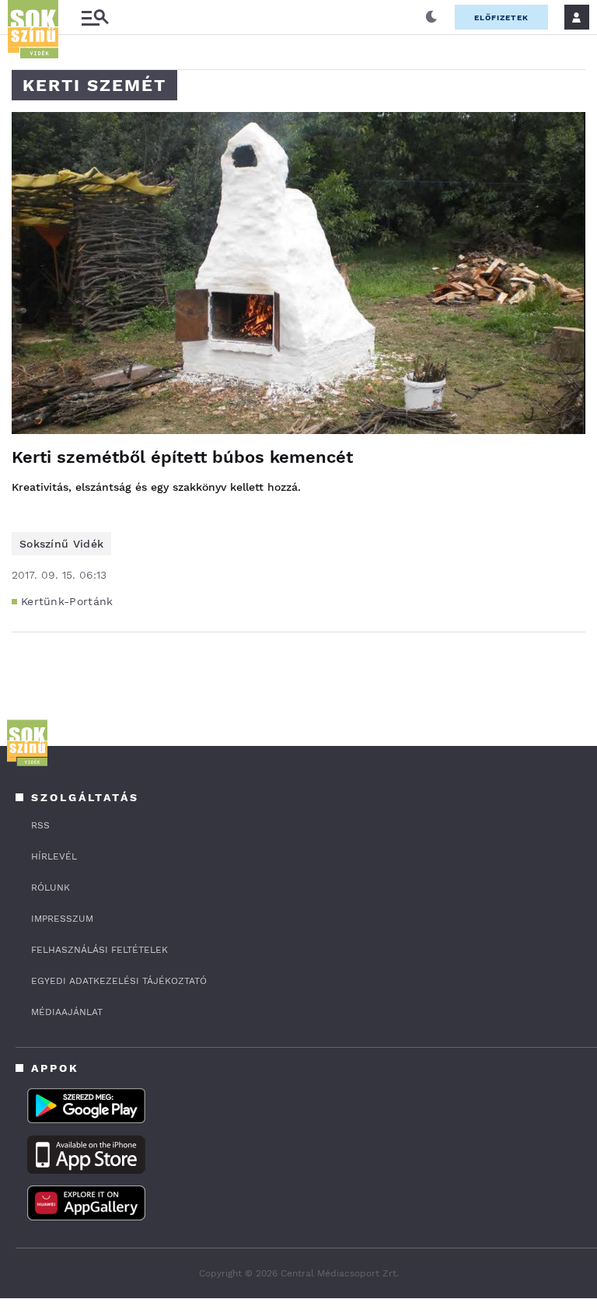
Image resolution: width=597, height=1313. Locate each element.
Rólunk (50, 887)
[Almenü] (95, 17)
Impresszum (62, 918)
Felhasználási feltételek (99, 949)
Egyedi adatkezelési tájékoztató (119, 980)
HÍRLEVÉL (54, 856)
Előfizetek (501, 17)
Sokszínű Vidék (61, 543)
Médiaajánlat (67, 1012)
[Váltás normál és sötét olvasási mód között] (431, 17)
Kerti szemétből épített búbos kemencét (182, 457)
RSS (40, 825)
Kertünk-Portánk (67, 601)
